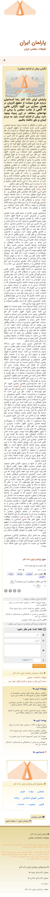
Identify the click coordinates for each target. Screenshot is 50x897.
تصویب (31, 804)
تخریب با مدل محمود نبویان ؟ (34, 699)
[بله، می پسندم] (12, 582)
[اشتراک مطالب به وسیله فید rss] (6, 590)
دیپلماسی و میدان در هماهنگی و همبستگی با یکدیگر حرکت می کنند (25, 615)
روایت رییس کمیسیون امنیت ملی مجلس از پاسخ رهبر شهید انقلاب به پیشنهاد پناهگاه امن (27, 711)
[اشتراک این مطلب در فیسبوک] (10, 590)
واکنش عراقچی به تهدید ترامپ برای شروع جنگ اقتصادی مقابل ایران (27, 609)
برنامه (38, 189)
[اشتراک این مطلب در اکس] (19, 590)
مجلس (40, 791)
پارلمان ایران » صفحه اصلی (17, 821)
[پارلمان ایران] (20, 8)
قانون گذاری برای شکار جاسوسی (33, 620)
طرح (32, 127)
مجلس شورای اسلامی (33, 798)
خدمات (20, 804)
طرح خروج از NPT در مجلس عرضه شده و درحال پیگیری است (27, 603)
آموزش (16, 386)
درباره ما (45, 883)
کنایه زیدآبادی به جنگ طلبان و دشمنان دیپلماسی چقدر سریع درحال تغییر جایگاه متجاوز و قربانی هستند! (27, 704)
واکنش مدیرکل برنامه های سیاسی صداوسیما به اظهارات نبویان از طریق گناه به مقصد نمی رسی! (28, 694)
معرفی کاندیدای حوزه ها (38, 872)
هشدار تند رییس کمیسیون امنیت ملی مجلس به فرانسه (27, 737)
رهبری (42, 576)
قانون (24, 519)
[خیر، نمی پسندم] (38, 586)
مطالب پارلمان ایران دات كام (36, 889)
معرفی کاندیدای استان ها (38, 878)
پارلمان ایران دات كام (32, 559)
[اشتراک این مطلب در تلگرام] (15, 590)
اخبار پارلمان (37, 817)
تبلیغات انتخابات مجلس (36, 677)
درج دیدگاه (38, 666)
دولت (43, 199)
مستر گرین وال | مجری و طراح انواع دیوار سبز (27, 681)
